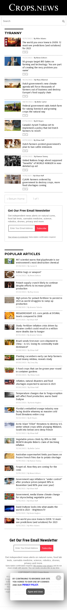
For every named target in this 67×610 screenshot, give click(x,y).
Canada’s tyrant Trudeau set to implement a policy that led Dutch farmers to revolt (40, 128)
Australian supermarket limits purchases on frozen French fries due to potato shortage (39, 456)
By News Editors (40, 58)
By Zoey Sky (33, 363)
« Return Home (16, 198)
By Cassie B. (32, 266)
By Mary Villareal (41, 80)
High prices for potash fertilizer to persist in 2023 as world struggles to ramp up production (39, 301)
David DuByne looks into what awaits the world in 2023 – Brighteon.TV (37, 508)
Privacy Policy (30, 585)
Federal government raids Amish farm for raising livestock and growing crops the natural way (42, 108)
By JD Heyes (38, 121)
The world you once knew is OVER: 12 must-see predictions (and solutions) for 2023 (41, 45)
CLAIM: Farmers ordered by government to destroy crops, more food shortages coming (41, 182)
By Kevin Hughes (34, 403)
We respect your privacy (43, 566)
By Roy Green (33, 292)
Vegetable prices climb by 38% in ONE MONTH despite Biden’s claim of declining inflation (37, 442)
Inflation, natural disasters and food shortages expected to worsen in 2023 (36, 382)
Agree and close (35, 591)
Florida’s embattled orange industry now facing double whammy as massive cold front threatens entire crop (37, 411)
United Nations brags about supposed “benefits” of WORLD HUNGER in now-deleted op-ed (42, 163)
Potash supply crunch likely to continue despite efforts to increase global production (37, 285)
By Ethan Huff (39, 140)
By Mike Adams (40, 39)
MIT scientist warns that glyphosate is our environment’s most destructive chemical (37, 261)
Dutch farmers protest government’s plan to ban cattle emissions (41, 145)
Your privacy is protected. (18, 237)
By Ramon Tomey (41, 156)
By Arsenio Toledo (34, 307)
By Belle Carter (41, 102)
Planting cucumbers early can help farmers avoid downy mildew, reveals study (39, 358)
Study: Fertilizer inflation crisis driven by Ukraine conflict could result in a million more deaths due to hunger (37, 328)
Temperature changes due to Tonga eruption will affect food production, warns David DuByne (39, 396)
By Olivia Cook (34, 375)
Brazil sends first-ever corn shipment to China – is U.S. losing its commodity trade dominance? (37, 344)
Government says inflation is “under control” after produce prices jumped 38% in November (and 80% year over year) (39, 482)
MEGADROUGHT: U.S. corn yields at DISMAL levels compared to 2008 (38, 315)
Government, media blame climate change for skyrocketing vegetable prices (38, 496)
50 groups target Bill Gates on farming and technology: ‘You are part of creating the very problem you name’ (41, 66)
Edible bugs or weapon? (28, 272)
